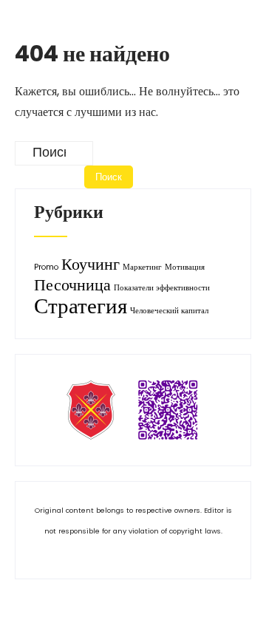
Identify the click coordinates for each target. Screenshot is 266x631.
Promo (46, 267)
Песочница (72, 284)
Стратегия (80, 305)
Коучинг (90, 264)
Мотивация (185, 267)
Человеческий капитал (169, 310)
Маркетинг (142, 267)
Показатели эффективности (162, 287)
